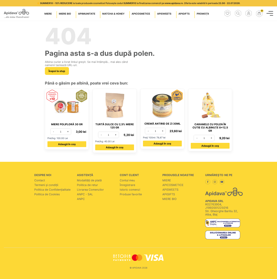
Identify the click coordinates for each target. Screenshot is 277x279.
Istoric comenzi (130, 189)
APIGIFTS (168, 194)
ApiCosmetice (141, 13)
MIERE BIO (169, 199)
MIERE (166, 180)
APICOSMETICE (173, 185)
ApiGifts (184, 13)
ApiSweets (164, 13)
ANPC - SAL (85, 194)
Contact (39, 180)
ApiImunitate (86, 13)
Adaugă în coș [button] (67, 144)
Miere (48, 13)
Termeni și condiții (46, 185)
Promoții (203, 13)
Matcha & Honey (113, 13)
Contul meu (127, 180)
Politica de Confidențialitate (52, 189)
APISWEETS (170, 189)
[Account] (248, 13)
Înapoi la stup (57, 70)
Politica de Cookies (47, 194)
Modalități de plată (89, 180)
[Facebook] (207, 182)
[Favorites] (227, 13)
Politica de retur (87, 185)
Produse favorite (131, 194)
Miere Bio (65, 13)
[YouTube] (221, 182)
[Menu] (269, 13)
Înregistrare (127, 185)
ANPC (81, 199)
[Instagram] (214, 182)
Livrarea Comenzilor (90, 189)
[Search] (238, 13)
